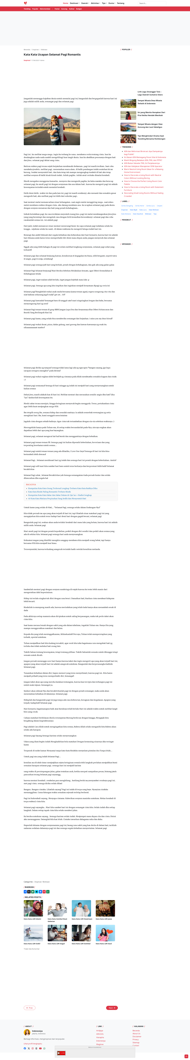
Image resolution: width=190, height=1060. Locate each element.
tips (155, 214)
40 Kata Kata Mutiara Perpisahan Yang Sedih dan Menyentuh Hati (57, 498)
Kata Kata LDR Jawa (104, 919)
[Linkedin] (40, 891)
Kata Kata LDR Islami (32, 919)
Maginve (99, 1044)
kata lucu (143, 210)
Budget (79, 9)
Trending (27, 9)
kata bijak (133, 210)
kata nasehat (138, 214)
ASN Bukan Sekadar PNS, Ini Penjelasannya (142, 163)
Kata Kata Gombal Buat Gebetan (57, 920)
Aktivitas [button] (95, 3)
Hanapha (100, 1037)
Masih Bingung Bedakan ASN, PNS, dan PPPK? (143, 160)
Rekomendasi (45, 9)
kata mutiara (126, 214)
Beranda (136, 1030)
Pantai (57, 9)
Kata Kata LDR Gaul (104, 943)
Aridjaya (99, 1030)
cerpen (159, 206)
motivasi (148, 214)
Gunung (64, 9)
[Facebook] (25, 891)
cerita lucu (150, 206)
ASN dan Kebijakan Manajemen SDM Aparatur (143, 166)
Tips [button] (103, 3)
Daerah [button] (84, 3)
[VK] (32, 891)
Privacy (136, 1039)
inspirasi (27, 60)
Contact (136, 1045)
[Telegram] (36, 891)
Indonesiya (100, 1041)
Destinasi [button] (74, 3)
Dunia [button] (111, 3)
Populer (35, 9)
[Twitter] (29, 891)
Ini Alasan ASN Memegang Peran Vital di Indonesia (145, 157)
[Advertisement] (95, 28)
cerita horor (139, 206)
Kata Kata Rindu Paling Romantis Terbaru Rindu (49, 492)
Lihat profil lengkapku (33, 1043)
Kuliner (71, 9)
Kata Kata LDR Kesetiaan (82, 919)
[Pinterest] (44, 891)
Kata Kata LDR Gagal (56, 943)
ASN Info (100, 1034)
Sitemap (136, 1042)
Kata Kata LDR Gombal (81, 943)
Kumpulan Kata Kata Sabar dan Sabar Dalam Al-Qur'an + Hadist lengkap (60, 495)
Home (65, 3)
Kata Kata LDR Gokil (32, 943)
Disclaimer (137, 1036)
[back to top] (186, 1056)
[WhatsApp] (47, 891)
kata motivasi (154, 210)
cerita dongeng (127, 206)
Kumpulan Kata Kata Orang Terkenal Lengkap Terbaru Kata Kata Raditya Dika (62, 488)
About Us (136, 1033)
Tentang (120, 3)
